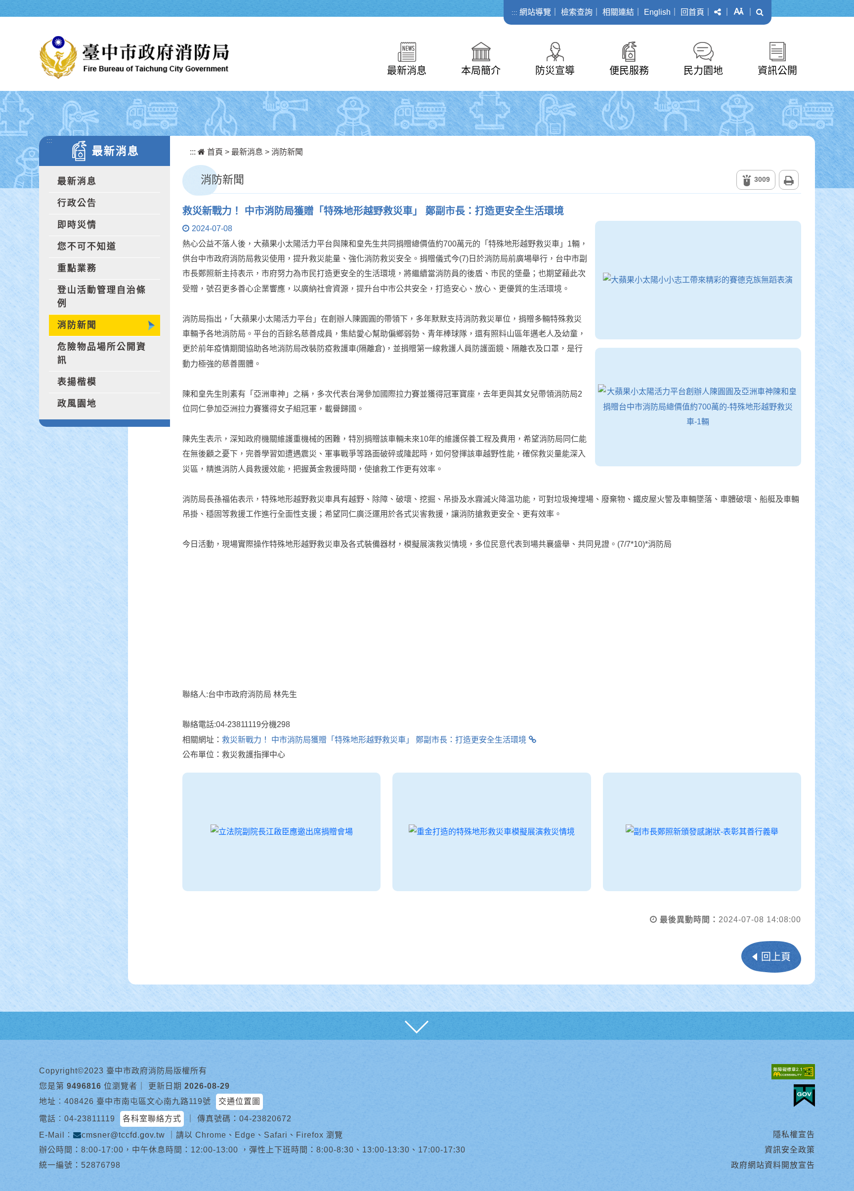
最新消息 (407, 70)
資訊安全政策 (790, 1150)
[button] (717, 12)
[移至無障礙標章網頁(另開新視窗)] (793, 1071)
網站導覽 (535, 12)
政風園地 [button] (77, 404)
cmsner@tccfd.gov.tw (123, 1135)
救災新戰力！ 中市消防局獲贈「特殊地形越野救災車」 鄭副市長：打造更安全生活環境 (374, 740)
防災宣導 (555, 70)
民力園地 (703, 70)
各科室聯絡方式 (152, 1118)
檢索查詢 (577, 12)
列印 (789, 180)
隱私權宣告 (794, 1134)
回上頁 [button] (776, 956)
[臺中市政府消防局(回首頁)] (134, 57)
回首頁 (692, 12)
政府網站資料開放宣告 (773, 1165)
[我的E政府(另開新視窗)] (804, 1095)
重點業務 (77, 268)
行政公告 (77, 203)
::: (514, 12)
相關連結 (618, 12)
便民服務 (629, 70)
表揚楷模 (77, 382)
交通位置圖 (239, 1101)
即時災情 (77, 225)
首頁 (214, 152)
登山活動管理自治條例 (101, 296)
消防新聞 (77, 325)
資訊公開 (777, 70)
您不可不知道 (87, 246)
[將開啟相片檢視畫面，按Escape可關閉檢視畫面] (698, 280)
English (657, 12)
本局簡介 (481, 70)
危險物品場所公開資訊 (101, 353)
